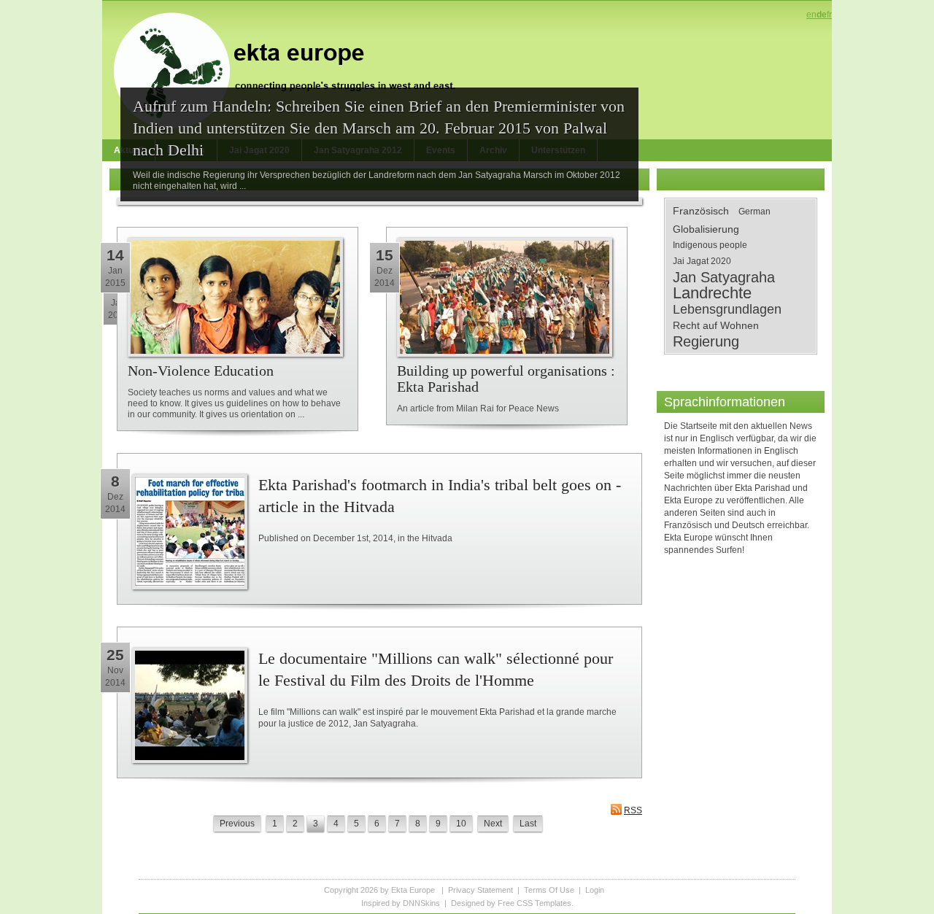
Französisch (701, 210)
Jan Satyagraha (724, 277)
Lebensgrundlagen (727, 309)
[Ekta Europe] (291, 69)
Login (594, 890)
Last (528, 823)
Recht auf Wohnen (716, 325)
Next (493, 823)
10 (461, 823)
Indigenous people (710, 245)
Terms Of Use (549, 890)
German (754, 211)
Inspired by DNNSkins (400, 903)
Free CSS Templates (534, 903)
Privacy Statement (480, 890)
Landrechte (712, 293)
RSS (633, 810)
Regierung (706, 341)
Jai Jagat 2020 (702, 261)
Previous (237, 823)
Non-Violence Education (201, 371)
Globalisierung (706, 229)
